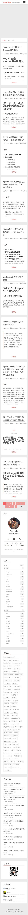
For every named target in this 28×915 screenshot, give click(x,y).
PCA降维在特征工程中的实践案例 (13, 837)
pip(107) (16, 733)
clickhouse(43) (8, 753)
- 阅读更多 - (14, 82)
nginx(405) (16, 709)
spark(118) (17, 730)
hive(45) (19, 750)
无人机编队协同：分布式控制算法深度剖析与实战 (13, 93)
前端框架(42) (17, 756)
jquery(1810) (16, 677)
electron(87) (7, 741)
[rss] (8, 539)
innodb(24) (16, 764)
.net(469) (6, 706)
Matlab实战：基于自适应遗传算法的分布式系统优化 (13, 232)
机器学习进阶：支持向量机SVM (12, 783)
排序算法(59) (17, 747)
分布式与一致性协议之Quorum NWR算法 (12, 48)
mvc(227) (6, 718)
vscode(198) (7, 721)
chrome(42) (17, 753)
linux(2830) (15, 672)
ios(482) (6, 704)
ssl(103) (16, 735)
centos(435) (7, 709)
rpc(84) (15, 741)
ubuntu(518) (7, 701)
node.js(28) (20, 762)
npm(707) (6, 695)
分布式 (26, 54)
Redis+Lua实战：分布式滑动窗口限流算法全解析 (13, 138)
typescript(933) (8, 692)
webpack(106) (8, 735)
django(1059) (16, 689)
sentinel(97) (7, 738)
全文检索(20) (7, 770)
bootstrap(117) (8, 733)
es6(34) (12, 762)
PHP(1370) (7, 683)
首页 (3, 40)
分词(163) (6, 724)
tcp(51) (12, 750)
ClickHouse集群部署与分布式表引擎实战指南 (13, 463)
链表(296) (14, 715)
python (26, 238)
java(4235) (17, 666)
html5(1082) (7, 689)
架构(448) (13, 706)
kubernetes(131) (18, 727)
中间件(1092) (17, 686)
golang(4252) (8, 666)
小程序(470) (14, 704)
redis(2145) (7, 677)
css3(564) (7, 698)
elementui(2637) (8, 674)
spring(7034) (7, 660)
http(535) (14, 698)
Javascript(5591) (17, 663)
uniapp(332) (14, 712)
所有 (22, 54)
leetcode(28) (7, 764)
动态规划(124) (8, 730)
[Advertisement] (14, 21)
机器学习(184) (17, 721)
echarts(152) (15, 724)
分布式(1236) (7, 686)
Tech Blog (7, 2)
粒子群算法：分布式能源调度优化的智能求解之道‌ (13, 418)
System (7, 54)
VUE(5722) (7, 663)
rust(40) (6, 762)
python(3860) (7, 669)
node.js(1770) (8, 680)
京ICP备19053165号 (18, 911)
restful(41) (7, 759)
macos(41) (15, 759)
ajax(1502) (17, 680)
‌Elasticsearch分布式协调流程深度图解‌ (13, 323)
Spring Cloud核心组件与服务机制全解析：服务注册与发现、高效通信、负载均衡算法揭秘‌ (14, 370)
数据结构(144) (8, 727)
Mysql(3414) (17, 669)
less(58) (6, 750)
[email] (14, 539)
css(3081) (7, 672)
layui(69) (15, 744)
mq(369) (6, 712)
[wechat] (20, 539)
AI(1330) (14, 683)
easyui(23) (7, 767)
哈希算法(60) (7, 747)
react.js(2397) (19, 674)
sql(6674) (15, 660)
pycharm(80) (7, 744)
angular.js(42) (8, 756)
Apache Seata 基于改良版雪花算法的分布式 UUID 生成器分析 (14, 184)
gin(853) (16, 692)
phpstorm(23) (15, 767)
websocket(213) (15, 718)
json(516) (15, 701)
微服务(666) (15, 695)
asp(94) (15, 738)
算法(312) (6, 715)
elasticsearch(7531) (9, 657)
